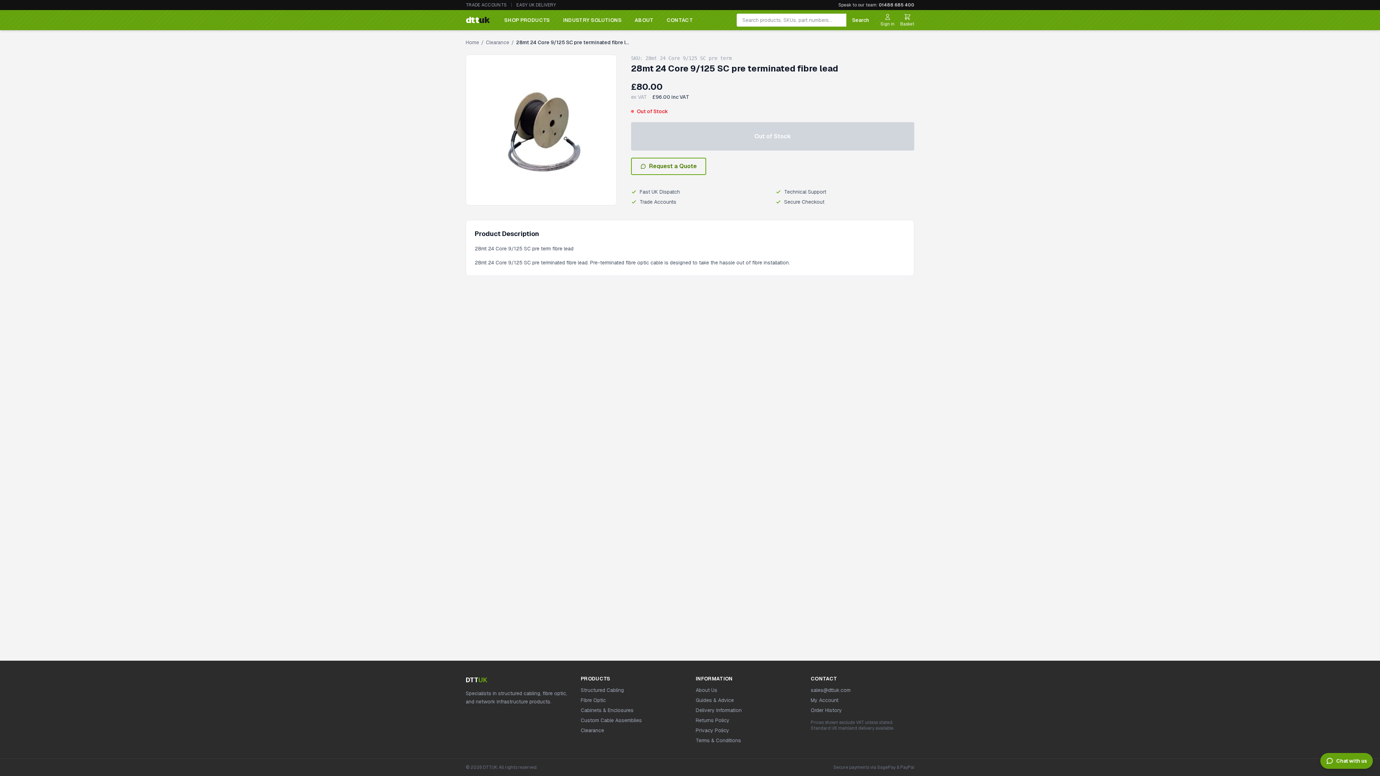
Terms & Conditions (718, 740)
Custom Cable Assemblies (611, 720)
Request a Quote (673, 166)
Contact (680, 20)
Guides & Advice (715, 700)
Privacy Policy (712, 730)
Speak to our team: (876, 5)
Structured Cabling (602, 690)
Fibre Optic (593, 700)
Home (472, 42)
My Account (824, 700)
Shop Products (527, 20)
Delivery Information (719, 710)
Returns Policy (713, 720)
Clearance (497, 42)
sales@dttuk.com (831, 690)
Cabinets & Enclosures (607, 710)
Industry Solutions (592, 20)
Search (860, 20)
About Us (706, 690)
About (644, 20)
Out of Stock (772, 136)
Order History (826, 710)
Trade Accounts (486, 5)
